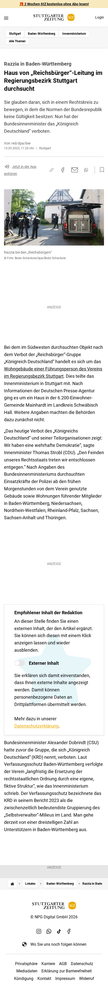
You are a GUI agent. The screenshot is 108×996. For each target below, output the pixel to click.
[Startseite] (12, 883)
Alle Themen (17, 41)
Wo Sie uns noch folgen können (58, 944)
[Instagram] (39, 931)
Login (99, 17)
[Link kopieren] (51, 170)
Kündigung (23, 978)
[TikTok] (59, 931)
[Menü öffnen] (6, 18)
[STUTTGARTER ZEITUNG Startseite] (54, 17)
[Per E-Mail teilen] (75, 170)
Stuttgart (15, 33)
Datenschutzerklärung (36, 726)
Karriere (48, 963)
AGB (63, 963)
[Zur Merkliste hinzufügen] (100, 170)
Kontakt (44, 978)
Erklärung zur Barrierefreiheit (66, 971)
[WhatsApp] (49, 931)
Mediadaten (26, 971)
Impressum (65, 978)
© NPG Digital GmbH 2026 (54, 917)
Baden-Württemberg (41, 33)
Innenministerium (74, 33)
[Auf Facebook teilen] (63, 170)
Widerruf (86, 978)
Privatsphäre (26, 963)
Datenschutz (82, 963)
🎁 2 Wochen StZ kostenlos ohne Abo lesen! (54, 4)
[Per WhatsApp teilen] (86, 169)
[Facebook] (69, 931)
